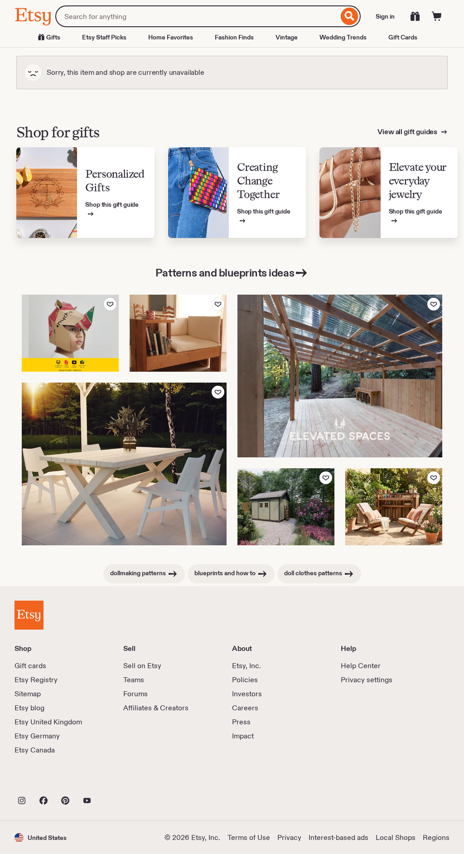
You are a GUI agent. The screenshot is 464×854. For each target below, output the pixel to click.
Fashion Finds (234, 37)
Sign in (385, 16)
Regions (436, 837)
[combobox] (196, 16)
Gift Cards (402, 37)
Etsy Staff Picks (104, 37)
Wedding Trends (343, 37)
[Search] (349, 16)
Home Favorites (170, 37)
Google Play (113, 781)
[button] (40, 837)
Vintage (287, 37)
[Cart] (437, 16)
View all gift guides (408, 131)
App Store (45, 781)
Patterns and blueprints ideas (224, 273)
